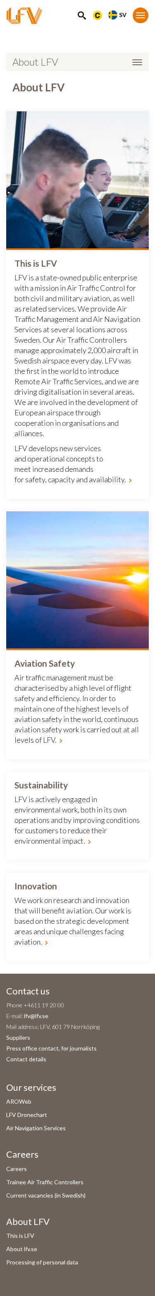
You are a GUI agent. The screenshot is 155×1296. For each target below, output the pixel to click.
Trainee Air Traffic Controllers (44, 1182)
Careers (16, 1168)
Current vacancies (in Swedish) (46, 1195)
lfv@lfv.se (36, 1015)
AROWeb (18, 1101)
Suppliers (18, 1037)
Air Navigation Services (36, 1128)
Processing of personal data (42, 1262)
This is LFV (20, 1235)
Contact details (26, 1059)
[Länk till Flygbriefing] (97, 14)
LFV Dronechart (26, 1114)
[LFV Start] (24, 15)
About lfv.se (21, 1248)
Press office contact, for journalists (51, 1048)
